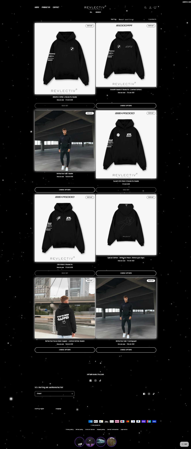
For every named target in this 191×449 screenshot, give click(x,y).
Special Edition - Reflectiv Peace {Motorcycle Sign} (126, 258)
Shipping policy (101, 429)
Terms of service (90, 429)
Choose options (126, 106)
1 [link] (89, 362)
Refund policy (79, 429)
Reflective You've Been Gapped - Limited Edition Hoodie (64, 341)
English (60, 413)
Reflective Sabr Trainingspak (126, 341)
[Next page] (101, 361)
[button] (145, 7)
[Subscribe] (72, 393)
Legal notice (124, 429)
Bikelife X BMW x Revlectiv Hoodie (65, 97)
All (91, 12)
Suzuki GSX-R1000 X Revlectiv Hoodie (126, 181)
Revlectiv (97, 425)
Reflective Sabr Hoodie (65, 174)
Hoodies (98, 12)
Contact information (112, 429)
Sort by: (113, 19)
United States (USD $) (43, 413)
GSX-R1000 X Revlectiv (65, 265)
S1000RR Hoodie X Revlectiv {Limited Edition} (126, 90)
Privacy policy (69, 429)
